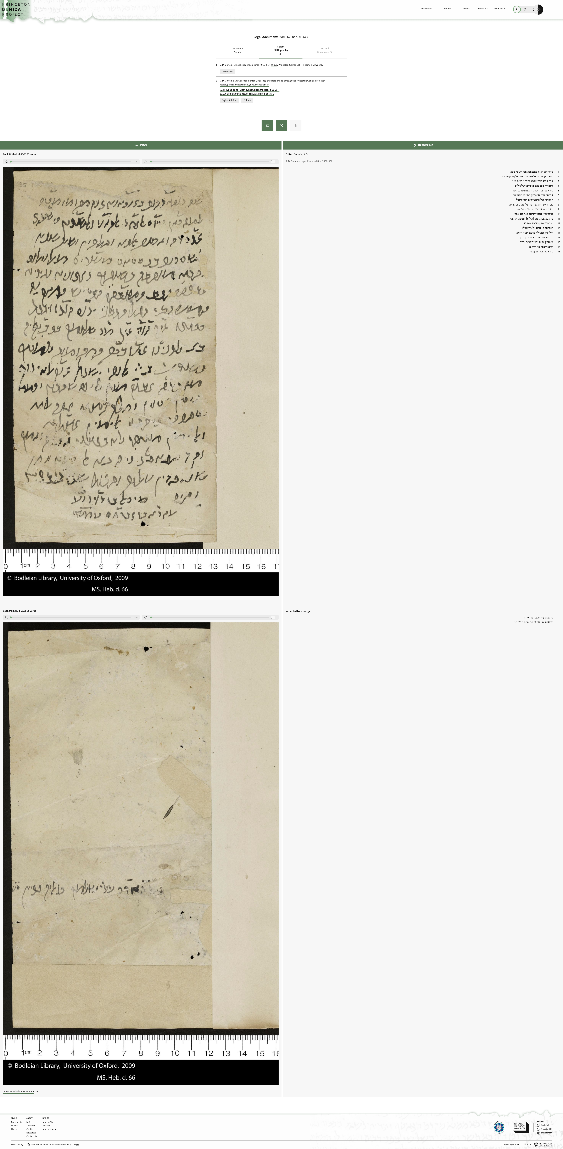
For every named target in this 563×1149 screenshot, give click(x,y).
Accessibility (17, 1144)
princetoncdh (546, 1133)
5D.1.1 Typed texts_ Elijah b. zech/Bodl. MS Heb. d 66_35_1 (249, 89)
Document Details (237, 50)
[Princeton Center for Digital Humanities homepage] (523, 1127)
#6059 (274, 64)
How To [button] (498, 8)
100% (135, 161)
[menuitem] (423, 10)
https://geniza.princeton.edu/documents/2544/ (244, 84)
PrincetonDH (546, 1129)
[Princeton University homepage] (543, 1144)
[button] (17, 11)
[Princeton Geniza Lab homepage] (501, 1127)
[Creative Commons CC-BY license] (76, 1145)
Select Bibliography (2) (281, 50)
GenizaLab (545, 1125)
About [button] (481, 8)
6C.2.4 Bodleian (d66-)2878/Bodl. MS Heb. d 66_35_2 (247, 93)
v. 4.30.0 (527, 1144)
